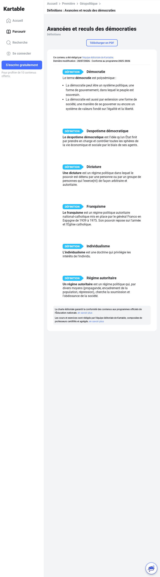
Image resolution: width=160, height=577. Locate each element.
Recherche (20, 42)
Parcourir (19, 31)
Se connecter (21, 53)
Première (68, 3)
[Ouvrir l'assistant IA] (151, 568)
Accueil (17, 20)
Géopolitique (89, 3)
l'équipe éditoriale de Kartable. (98, 57)
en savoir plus (85, 312)
